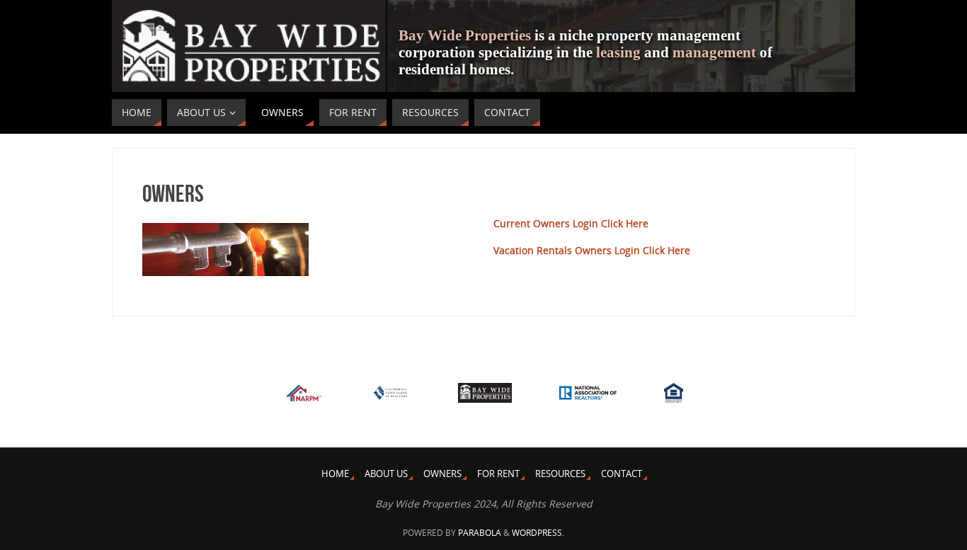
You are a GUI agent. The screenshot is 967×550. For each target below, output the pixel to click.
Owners (442, 474)
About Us (386, 474)
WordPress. (538, 533)
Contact (621, 474)
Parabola (479, 533)
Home (335, 474)
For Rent (498, 474)
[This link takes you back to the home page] (485, 395)
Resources (560, 474)
